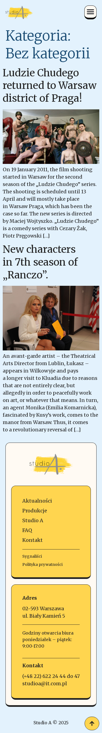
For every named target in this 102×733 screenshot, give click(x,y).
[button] (91, 12)
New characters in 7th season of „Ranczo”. (40, 262)
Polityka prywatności (42, 564)
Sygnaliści (32, 556)
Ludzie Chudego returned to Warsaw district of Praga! (50, 86)
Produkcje (34, 510)
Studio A (32, 520)
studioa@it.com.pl (44, 683)
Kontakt (32, 540)
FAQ (27, 530)
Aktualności (37, 501)
